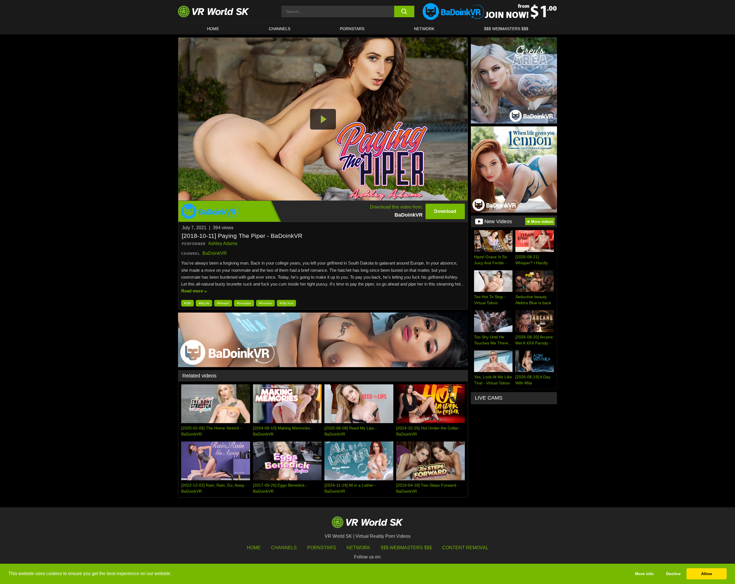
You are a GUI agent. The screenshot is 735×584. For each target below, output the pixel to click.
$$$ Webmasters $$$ (406, 547)
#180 (187, 303)
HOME (213, 28)
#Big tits (204, 303)
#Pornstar (265, 303)
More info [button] (644, 573)
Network (424, 28)
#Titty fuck (286, 303)
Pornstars (352, 28)
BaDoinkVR (214, 253)
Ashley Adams (222, 243)
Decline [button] (673, 573)
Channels (279, 28)
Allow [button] (706, 573)
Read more (192, 290)
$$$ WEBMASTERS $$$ (506, 28)
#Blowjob (223, 303)
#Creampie (244, 303)
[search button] (404, 11)
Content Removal (465, 547)
